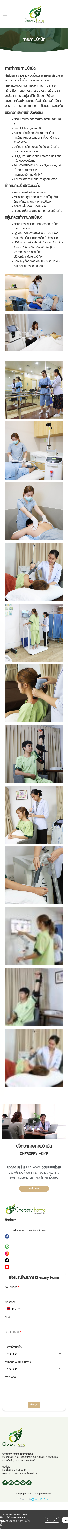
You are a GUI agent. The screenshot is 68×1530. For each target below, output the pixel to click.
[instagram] (11, 1482)
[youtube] (17, 1482)
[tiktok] (29, 1482)
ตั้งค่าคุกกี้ (52, 1519)
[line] (23, 1482)
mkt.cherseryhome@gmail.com (23, 1473)
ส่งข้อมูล (34, 1405)
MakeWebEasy (41, 1499)
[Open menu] (5, 14)
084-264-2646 (19, 1470)
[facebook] (5, 1482)
